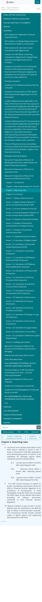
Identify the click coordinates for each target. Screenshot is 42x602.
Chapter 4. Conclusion (33, 437)
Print (26, 432)
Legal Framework (12, 8)
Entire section (8, 432)
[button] (40, 15)
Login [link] (38, 9)
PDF (19, 432)
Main (3, 8)
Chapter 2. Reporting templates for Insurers (14, 437)
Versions (35, 432)
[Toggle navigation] (37, 2)
